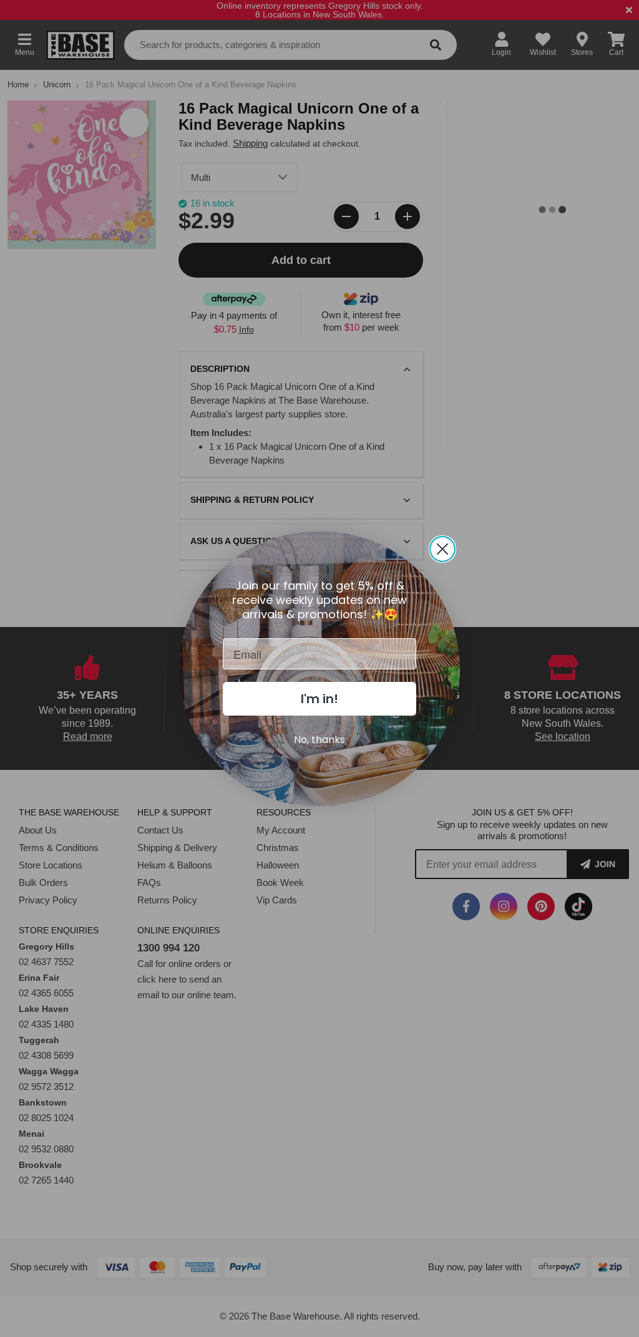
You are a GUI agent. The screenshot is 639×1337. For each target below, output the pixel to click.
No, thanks (319, 739)
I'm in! (319, 698)
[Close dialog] (442, 549)
